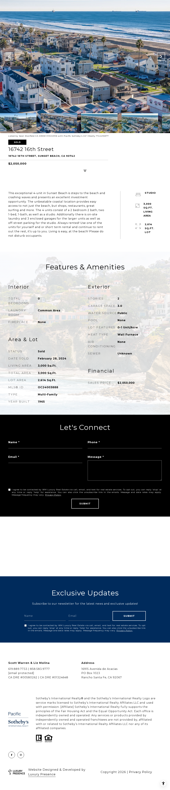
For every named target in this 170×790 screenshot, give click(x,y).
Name (12, 442)
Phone (93, 442)
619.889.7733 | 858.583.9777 (29, 669)
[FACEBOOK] (11, 755)
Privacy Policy (53, 495)
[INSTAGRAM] (20, 755)
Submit (85, 503)
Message (95, 456)
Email (12, 456)
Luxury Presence (42, 774)
